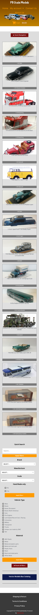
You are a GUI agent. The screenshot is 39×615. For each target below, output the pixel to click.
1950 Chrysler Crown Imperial (19, 81)
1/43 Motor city (19, 359)
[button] (19, 35)
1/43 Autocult (19, 162)
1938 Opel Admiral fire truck (19, 155)
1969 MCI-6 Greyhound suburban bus (20, 377)
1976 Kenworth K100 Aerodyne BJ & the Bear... (19, 130)
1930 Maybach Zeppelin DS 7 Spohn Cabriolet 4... (19, 56)
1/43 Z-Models (19, 384)
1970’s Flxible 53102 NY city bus (19, 303)
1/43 (15, 310)
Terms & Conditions (19, 601)
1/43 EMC (19, 63)
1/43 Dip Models (19, 285)
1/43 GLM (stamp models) (19, 433)
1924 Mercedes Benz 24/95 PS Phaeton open (19, 204)
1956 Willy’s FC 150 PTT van (19, 180)
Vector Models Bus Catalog (19, 576)
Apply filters (19, 495)
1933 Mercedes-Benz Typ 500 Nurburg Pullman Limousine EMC (19, 254)
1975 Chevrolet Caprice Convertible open (19, 427)
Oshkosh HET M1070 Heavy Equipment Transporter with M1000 (19, 328)
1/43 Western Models (19, 88)
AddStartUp (20, 613)
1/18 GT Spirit (19, 236)
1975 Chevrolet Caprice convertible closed (19, 402)
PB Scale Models (19, 2)
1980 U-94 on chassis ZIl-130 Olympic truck (19, 278)
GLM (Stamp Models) (21, 409)
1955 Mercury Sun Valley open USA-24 (19, 353)
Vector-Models (21, 310)
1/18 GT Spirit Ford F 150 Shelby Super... (19, 229)
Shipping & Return (19, 597)
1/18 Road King (20, 112)
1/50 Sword (20, 335)
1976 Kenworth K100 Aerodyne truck (19, 106)
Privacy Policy (19, 606)
